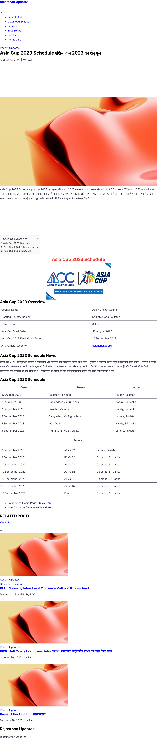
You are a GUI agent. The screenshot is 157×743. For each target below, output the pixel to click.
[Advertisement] (78, 81)
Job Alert (13, 35)
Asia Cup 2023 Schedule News (21, 247)
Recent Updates (17, 17)
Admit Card (14, 39)
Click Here (45, 503)
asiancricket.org (102, 345)
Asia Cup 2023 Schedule (17, 250)
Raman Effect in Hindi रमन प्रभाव (22, 714)
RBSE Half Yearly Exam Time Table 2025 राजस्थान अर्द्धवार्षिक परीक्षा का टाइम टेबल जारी (56, 651)
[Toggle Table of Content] (35, 238)
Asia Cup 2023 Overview (17, 243)
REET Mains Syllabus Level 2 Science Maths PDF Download (44, 588)
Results (12, 26)
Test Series (14, 30)
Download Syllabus (19, 21)
